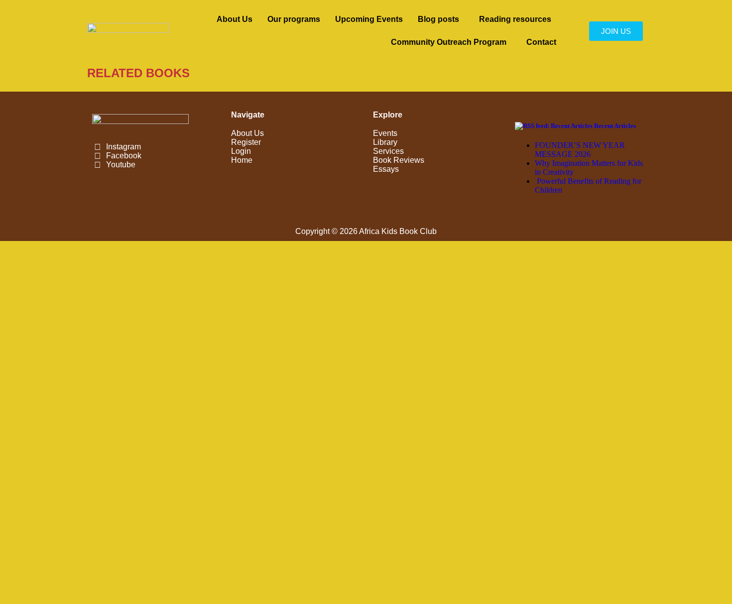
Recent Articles (615, 125)
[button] (441, 19)
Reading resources (515, 19)
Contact (541, 42)
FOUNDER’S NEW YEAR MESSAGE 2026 (580, 149)
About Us (234, 19)
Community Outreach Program (448, 42)
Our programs (293, 19)
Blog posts (438, 19)
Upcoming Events (369, 19)
